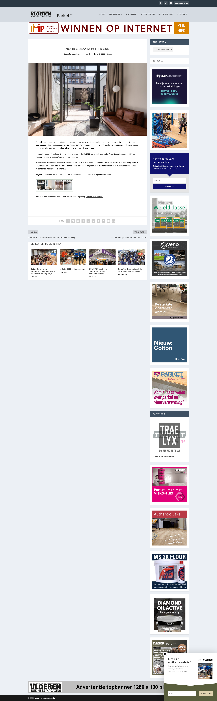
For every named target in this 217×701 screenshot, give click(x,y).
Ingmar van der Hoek (84, 54)
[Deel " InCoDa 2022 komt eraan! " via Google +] (78, 221)
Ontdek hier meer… (94, 196)
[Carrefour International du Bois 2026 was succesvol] (131, 257)
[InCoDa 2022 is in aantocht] (73, 257)
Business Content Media (45, 698)
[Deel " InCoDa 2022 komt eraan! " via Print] (113, 221)
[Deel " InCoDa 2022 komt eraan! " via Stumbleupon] (103, 221)
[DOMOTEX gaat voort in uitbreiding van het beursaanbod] (102, 257)
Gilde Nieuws (165, 14)
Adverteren (147, 14)
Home (102, 14)
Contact (182, 14)
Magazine (131, 14)
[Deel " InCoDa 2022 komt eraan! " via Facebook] (68, 221)
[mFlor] (169, 437)
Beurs (109, 54)
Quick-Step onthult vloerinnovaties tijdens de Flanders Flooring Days (43, 271)
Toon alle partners (163, 457)
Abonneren (115, 14)
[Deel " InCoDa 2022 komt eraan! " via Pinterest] (88, 221)
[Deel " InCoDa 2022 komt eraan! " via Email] (108, 221)
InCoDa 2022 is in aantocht (72, 269)
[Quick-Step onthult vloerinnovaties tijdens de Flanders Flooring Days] (44, 257)
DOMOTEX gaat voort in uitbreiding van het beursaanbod (98, 271)
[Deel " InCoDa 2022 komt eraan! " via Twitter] (73, 221)
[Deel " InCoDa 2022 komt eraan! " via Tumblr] (83, 221)
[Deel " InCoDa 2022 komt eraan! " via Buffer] (98, 221)
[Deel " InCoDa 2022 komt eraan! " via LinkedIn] (93, 221)
